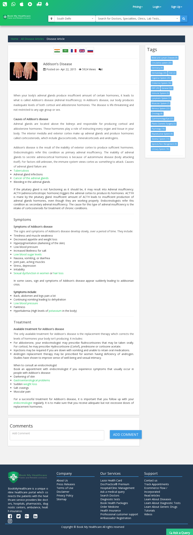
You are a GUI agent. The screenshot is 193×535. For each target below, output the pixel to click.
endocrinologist (23, 403)
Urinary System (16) (160, 149)
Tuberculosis (21, 170)
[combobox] (75, 18)
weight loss (30, 384)
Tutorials (149, 510)
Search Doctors (109, 495)
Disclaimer (63, 491)
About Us (62, 480)
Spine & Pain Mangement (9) (164, 144)
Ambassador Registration (115, 518)
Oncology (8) (157, 113)
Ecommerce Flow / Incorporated (155, 489)
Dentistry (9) (157, 68)
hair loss (58, 273)
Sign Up (175, 6)
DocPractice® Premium (114, 484)
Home (14, 39)
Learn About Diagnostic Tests (162, 503)
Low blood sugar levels (28, 254)
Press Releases (66, 484)
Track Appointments (156, 484)
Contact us (150, 480)
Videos (148, 514)
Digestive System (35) (161, 78)
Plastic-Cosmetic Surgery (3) (164, 123)
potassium (55, 311)
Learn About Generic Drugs (160, 507)
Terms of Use (65, 488)
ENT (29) (155, 88)
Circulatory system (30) (162, 62)
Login (156, 6)
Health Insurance (110, 510)
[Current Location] (51, 18)
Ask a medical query (112, 491)
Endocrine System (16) (161, 83)
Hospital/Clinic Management (117, 488)
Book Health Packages (114, 503)
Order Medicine (109, 507)
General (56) (167, 88)
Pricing (137, 6)
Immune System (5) (160, 93)
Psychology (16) (158, 128)
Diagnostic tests (110, 499)
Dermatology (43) (159, 73)
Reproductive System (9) (162, 133)
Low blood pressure (26, 303)
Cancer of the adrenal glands (31, 178)
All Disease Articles (32, 39)
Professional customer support (119, 514)
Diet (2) (172, 73)
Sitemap (62, 499)
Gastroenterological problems (32, 380)
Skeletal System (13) (160, 139)
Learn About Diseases (157, 499)
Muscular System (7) (160, 103)
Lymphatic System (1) (161, 98)
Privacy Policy (65, 495)
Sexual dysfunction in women (31, 273)
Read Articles (152, 495)
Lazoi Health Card (111, 480)
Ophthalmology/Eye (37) (162, 118)
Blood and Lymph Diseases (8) (165, 57)
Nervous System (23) (161, 108)
